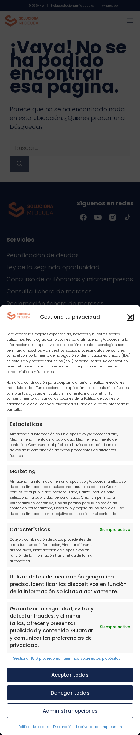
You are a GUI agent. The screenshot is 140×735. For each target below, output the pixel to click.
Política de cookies (34, 726)
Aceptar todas (70, 674)
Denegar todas (70, 692)
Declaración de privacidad (75, 726)
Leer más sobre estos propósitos (91, 658)
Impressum (112, 726)
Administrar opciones (70, 710)
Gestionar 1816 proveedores (36, 658)
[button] (130, 317)
